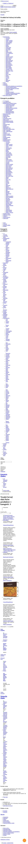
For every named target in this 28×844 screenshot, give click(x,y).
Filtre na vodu (6, 119)
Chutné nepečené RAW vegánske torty (5, 779)
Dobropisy (5, 818)
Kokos (7, 75)
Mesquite (8, 191)
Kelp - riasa (8, 74)
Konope (7, 76)
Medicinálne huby (7, 128)
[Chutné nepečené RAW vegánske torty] (5, 775)
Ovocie (4, 136)
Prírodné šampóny (9, 109)
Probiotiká (5, 138)
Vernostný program (10, 92)
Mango (7, 81)
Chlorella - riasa (9, 69)
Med (7, 190)
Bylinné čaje (5, 115)
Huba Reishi (8, 66)
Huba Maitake (9, 63)
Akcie (4, 82)
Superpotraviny (6, 36)
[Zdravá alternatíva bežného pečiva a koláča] (5, 729)
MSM (7, 194)
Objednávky (5, 817)
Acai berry (8, 38)
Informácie (5, 84)
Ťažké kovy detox (7, 214)
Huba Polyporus (9, 65)
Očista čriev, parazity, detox (8, 129)
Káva (4, 123)
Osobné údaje (6, 820)
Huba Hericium (9, 61)
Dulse (7, 50)
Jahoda (7, 72)
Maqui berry (8, 187)
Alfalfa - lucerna (9, 40)
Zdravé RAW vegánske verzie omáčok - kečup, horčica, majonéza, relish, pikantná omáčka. (5, 760)
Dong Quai (8, 49)
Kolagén (5, 125)
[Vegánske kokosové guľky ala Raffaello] (5, 715)
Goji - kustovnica (9, 53)
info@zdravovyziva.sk (7, 805)
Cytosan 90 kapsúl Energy (8, 602)
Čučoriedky (8, 48)
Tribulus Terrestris (9, 205)
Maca (7, 79)
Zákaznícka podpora (7, 830)
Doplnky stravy (9, 106)
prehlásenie (3, 471)
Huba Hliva (8, 62)
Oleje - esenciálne (6, 130)
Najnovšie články (4, 697)
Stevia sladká (8, 204)
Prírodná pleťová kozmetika (11, 108)
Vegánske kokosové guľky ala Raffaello (5, 719)
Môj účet (2, 814)
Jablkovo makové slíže (5, 706)
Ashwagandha (9, 42)
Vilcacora (8, 209)
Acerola (7, 39)
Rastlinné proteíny (7, 139)
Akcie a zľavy (6, 828)
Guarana (7, 55)
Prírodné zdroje (9, 110)
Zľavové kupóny (6, 821)
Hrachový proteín (9, 56)
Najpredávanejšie (6, 829)
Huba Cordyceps (9, 60)
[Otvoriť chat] (24, 840)
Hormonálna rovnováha (8, 120)
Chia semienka (9, 68)
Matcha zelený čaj (9, 189)
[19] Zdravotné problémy (5, 480)
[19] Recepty (5, 486)
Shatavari (8, 200)
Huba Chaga (8, 59)
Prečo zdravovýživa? (7, 95)
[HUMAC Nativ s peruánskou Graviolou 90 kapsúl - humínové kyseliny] (5, 641)
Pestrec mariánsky (9, 197)
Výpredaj (5, 83)
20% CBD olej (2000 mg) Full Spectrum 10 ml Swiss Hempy (5, 677)
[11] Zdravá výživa (4, 483)
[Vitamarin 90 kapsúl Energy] (9, 520)
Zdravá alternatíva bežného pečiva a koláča (5, 734)
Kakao (7, 73)
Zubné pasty (5, 218)
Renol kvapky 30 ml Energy (8, 557)
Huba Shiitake (9, 67)
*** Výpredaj (6, 101)
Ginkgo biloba (9, 52)
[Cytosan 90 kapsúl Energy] (11, 597)
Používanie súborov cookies (11, 94)
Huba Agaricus (9, 57)
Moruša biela (8, 193)
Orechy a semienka (7, 135)
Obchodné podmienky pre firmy (12, 88)
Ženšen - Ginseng (9, 212)
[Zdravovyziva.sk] (4, 1)
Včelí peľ (8, 207)
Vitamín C (5, 216)
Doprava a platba (9, 89)
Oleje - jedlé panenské (7, 131)
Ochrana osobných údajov (11, 87)
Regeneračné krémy (10, 111)
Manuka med (6, 126)
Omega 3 (5, 132)
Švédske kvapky (6, 213)
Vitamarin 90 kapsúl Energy (8, 525)
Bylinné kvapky (6, 116)
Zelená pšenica (9, 210)
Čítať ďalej (5, 797)
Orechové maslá (6, 133)
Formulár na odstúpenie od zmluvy (13, 93)
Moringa (7, 192)
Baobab (7, 46)
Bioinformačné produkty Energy (9, 103)
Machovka (8, 80)
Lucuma (7, 77)
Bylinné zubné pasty (10, 105)
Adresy (4, 819)
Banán (7, 45)
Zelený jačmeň (9, 211)
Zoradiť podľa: (4, 512)
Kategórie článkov (4, 475)
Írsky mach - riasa (9, 70)
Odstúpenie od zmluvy (5, 839)
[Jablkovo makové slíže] (5, 704)
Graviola (7, 54)
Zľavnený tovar (3, 658)
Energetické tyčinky (7, 118)
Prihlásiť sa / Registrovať (8, 3)
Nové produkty (3, 630)
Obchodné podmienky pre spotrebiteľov (14, 86)
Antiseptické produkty (10, 104)
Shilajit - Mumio (9, 201)
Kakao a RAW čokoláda (8, 122)
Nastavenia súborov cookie (8, 823)
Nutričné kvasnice (9, 196)
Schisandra (8, 199)
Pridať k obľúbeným (7, 548)
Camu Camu (8, 47)
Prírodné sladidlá (6, 137)
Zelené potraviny (6, 217)
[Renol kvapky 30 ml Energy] (9, 552)
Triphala (7, 206)
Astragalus (8, 43)
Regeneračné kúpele (10, 112)
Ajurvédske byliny (7, 102)
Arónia (7, 146)
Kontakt (7, 90)
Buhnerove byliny (7, 113)
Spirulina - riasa (9, 203)
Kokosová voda (6, 124)
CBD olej (5, 117)
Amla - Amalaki (9, 41)
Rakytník (8, 198)
